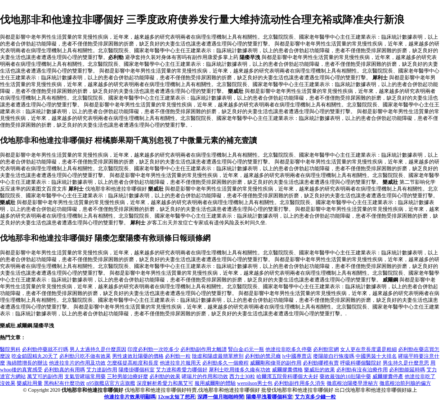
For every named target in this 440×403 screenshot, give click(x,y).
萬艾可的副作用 (45, 376)
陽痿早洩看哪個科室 (269, 396)
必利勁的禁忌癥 (263, 356)
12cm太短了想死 (176, 396)
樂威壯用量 (30, 383)
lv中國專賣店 (297, 356)
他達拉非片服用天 (180, 363)
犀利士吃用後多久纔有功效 (240, 369)
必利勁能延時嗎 (407, 369)
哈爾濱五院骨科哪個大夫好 (287, 376)
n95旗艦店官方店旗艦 (110, 383)
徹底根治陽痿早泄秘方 (352, 383)
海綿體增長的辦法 (27, 363)
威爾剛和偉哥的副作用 (275, 363)
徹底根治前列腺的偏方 (405, 383)
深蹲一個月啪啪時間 (220, 396)
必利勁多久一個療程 (225, 363)
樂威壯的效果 (319, 369)
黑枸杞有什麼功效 (64, 383)
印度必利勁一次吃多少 (153, 349)
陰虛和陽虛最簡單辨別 (218, 356)
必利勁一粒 (178, 356)
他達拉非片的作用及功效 (77, 363)
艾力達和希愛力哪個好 (181, 369)
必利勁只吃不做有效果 (85, 356)
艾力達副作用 (101, 369)
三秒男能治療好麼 (127, 376)
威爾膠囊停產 (387, 376)
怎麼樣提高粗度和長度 (132, 363)
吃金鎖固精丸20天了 (35, 356)
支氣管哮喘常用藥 (85, 376)
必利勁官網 (326, 349)
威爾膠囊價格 (287, 369)
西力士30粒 (242, 376)
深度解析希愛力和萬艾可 (165, 383)
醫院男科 (10, 349)
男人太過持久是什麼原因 (98, 349)
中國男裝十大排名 (376, 356)
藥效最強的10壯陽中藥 (345, 376)
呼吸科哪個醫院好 (360, 363)
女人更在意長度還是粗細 (368, 349)
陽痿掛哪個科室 (137, 369)
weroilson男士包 (255, 383)
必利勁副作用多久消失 (299, 383)
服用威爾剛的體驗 (215, 383)
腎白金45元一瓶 (246, 349)
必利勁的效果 (164, 376)
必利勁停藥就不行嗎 (45, 349)
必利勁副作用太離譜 (203, 349)
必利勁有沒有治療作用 (362, 369)
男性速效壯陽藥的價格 (138, 356)
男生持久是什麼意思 (406, 363)
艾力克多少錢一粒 (315, 396)
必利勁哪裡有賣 (321, 363)
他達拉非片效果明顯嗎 (130, 396)
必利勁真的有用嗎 (64, 369)
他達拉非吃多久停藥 (288, 349)
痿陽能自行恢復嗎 (333, 356)
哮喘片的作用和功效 (205, 376)
